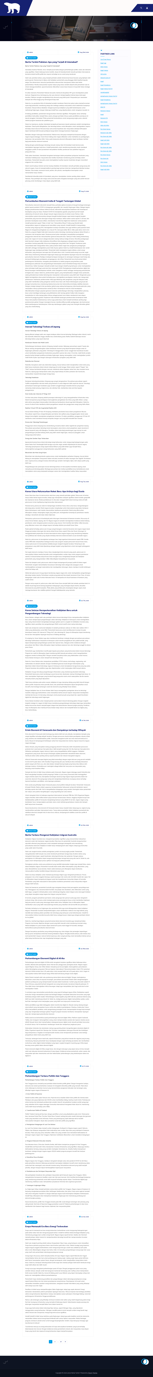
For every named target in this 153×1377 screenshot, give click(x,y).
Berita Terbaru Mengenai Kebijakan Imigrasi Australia (50, 835)
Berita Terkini (32, 58)
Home (75, 27)
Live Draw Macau (105, 59)
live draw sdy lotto (106, 166)
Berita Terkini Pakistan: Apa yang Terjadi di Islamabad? (51, 62)
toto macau (103, 162)
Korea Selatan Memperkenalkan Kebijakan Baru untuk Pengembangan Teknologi (51, 612)
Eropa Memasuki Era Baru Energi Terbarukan (46, 1226)
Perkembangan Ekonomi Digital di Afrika (45, 958)
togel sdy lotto (104, 140)
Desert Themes (92, 1373)
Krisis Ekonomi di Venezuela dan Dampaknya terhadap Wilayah (55, 730)
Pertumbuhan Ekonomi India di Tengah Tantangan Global (53, 201)
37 (61, 1342)
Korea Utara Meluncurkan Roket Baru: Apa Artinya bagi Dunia (54, 491)
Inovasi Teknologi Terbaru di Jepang (42, 327)
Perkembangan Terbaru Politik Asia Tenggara (47, 1076)
